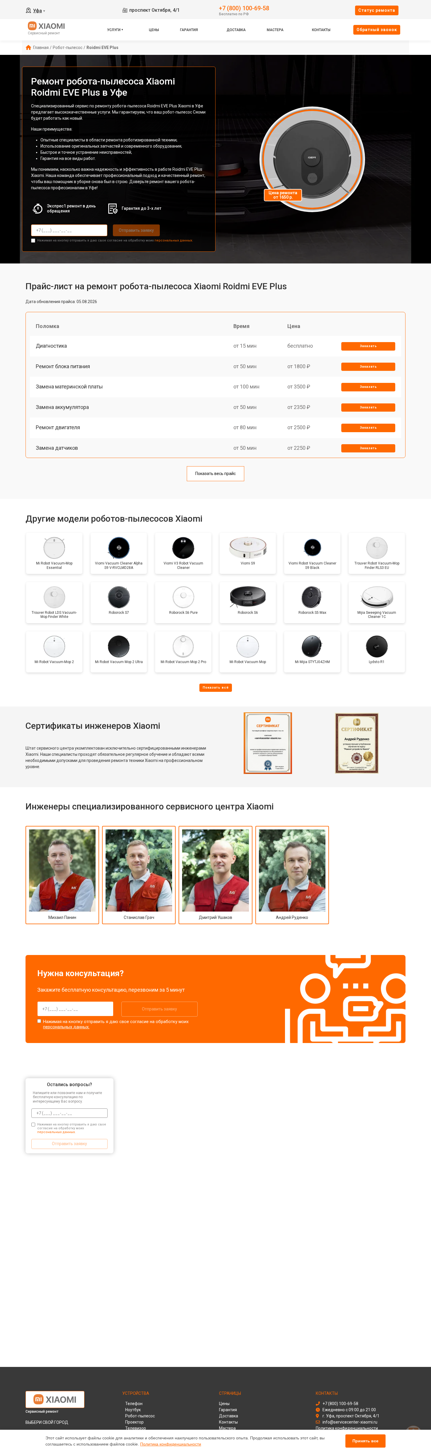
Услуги (114, 30)
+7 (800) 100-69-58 (244, 8)
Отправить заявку (136, 230)
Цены (154, 30)
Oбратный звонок (377, 29)
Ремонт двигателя (58, 427)
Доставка (236, 30)
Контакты (321, 30)
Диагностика (51, 346)
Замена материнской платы (69, 386)
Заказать (368, 346)
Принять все (365, 1441)
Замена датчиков (57, 448)
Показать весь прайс (215, 473)
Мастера (275, 30)
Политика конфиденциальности (170, 1444)
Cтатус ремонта (376, 10)
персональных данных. (174, 240)
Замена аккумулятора (62, 407)
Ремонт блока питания (63, 366)
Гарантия (189, 30)
